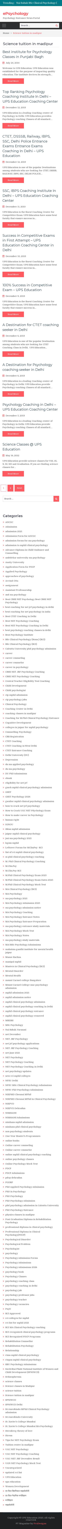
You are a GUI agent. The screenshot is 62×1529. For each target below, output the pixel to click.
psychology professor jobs (19, 1295)
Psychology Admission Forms (21, 1258)
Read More (13, 81)
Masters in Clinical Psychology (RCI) (25, 966)
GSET (8, 792)
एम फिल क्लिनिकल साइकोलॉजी (17, 1491)
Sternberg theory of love (18, 1431)
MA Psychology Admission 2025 (22, 903)
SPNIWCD (10, 1400)
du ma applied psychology (19, 764)
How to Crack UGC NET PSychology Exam (27, 810)
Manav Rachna (13, 957)
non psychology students (19, 1131)
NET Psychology (14, 1057)
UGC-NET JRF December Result (22, 1458)
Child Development (15, 685)
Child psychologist (15, 690)
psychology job (13, 1290)
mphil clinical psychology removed (24, 1016)
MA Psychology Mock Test (19, 931)
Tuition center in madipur (19, 1444)
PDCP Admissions (15, 1173)
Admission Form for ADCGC (20, 536)
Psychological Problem (17, 1244)
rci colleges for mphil (17, 1318)
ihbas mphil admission (17, 829)
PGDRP (9, 1182)
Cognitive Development (18, 722)
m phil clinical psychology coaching (24, 857)
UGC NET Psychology (17, 1449)
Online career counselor (18, 1150)
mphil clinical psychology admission (25, 1002)
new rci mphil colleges (17, 1076)
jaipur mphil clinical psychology (22, 833)
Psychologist (12, 1248)
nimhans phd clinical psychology (23, 1127)
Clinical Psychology (16, 704)
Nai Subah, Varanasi (15, 1029)
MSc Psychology (14, 1025)
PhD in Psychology (15, 1191)
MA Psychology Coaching (19, 912)
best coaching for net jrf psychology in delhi (29, 607)
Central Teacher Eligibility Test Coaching (27, 681)
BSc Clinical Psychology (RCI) (21, 644)
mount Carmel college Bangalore (23, 980)
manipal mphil (13, 961)
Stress (8, 1435)
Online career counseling (19, 1145)
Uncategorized (13, 1468)
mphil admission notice (18, 997)
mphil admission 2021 (17, 992)
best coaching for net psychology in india (27, 611)
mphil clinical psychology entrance (24, 1011)
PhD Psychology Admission (20, 1200)
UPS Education (13, 1477)
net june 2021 (12, 1053)
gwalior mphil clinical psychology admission (29, 801)
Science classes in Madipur (20, 1386)
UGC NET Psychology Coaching (22, 1454)
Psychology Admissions (18, 1262)
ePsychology (15, 13)
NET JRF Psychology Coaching (21, 1048)
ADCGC (9, 522)
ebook (8, 778)
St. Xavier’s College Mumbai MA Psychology (29, 1426)
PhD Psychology (14, 1196)
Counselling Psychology (18, 732)
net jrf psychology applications (22, 1043)
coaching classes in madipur (20, 713)
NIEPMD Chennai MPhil (18, 1094)
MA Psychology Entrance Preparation (25, 921)
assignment (11, 585)
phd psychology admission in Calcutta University (32, 1205)
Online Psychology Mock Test (21, 1164)
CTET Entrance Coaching (18, 750)
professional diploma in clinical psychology (29, 1227)
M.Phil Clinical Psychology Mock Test (25, 884)
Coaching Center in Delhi (19, 709)
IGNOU (9, 824)
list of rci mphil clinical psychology (24, 852)
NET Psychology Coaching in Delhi (24, 1066)
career (9, 653)
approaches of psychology (19, 576)
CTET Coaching (13, 741)
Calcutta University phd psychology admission (30, 648)
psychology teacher (16, 1299)
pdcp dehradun (13, 1177)
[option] (37, 3)
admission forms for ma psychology (25, 540)
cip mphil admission (16, 695)
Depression (11, 759)
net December (13, 1034)
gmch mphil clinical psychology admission (28, 787)
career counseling (15, 658)
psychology (11, 1253)
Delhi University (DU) (17, 755)
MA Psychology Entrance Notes (22, 917)
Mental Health (13, 975)
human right (12, 820)
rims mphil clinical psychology (22, 1355)
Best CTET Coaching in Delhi (20, 616)
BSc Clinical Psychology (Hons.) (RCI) (25, 639)
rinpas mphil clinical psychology (23, 1359)
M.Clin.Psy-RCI (13, 870)
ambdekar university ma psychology (25, 557)
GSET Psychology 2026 (17, 796)
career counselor (14, 662)
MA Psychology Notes (17, 935)
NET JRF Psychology (16, 1039)
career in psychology (16, 667)
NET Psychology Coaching (19, 1062)
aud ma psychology (15, 594)
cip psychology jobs (16, 699)
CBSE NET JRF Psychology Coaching (25, 672)
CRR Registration (14, 736)
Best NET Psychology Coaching (22, 621)
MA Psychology (13, 894)
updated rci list (13, 1472)
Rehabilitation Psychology (19, 1346)
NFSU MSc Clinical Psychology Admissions (28, 1085)
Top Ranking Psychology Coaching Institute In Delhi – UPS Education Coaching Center (30, 96)
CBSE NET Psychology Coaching (22, 676)
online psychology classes (19, 1159)
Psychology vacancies (17, 1304)
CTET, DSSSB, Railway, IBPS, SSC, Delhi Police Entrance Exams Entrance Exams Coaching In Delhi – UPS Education (26, 146)
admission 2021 (13, 531)
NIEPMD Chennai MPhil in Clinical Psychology (30, 1099)
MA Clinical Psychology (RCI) (21, 889)
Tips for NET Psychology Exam (22, 1440)
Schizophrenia (13, 1377)
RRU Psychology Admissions (20, 1364)
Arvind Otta (11, 581)
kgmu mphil (12, 843)
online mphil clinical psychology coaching (28, 1154)
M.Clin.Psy (11, 866)
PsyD (8, 1309)
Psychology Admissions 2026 (21, 1267)
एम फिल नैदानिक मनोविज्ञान (15, 1495)
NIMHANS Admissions (17, 1117)
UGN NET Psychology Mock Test (23, 1463)
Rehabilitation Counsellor (19, 1341)
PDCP (8, 1168)
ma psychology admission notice (23, 907)
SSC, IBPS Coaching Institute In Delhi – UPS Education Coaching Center (30, 195)
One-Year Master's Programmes (22, 1136)
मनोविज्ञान (9, 1500)
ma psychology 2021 (16, 898)
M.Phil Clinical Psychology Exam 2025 (26, 875)
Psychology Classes (16, 1276)
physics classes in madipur (20, 1214)
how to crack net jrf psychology (22, 806)
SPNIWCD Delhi (13, 1404)
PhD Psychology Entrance (19, 1210)
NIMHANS (10, 1113)
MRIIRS (9, 1020)
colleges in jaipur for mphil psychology (26, 727)
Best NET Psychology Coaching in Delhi (26, 625)
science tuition (13, 1390)
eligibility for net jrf (16, 783)
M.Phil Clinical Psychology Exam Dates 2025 (29, 880)
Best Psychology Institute (19, 635)
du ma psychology (15, 769)
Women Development (17, 1486)
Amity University (14, 562)
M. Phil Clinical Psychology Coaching (25, 861)
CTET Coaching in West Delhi (21, 746)
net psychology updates (18, 1071)
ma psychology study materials (22, 940)
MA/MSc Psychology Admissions (23, 944)
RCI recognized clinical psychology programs (30, 1332)
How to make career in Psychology (24, 815)
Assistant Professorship (18, 590)
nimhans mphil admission (19, 1122)
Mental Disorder (14, 971)
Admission (11, 526)
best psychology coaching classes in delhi (28, 630)
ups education (12, 1481)
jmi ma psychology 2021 (18, 838)
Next (19, 488)
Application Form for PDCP (20, 567)
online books (12, 1140)
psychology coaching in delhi (21, 1285)
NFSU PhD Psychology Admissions (24, 1090)
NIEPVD (9, 1103)
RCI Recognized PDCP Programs (23, 1336)
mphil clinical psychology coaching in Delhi (29, 1006)
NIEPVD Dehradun (15, 1108)
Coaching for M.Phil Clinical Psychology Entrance (32, 718)
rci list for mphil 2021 (17, 1322)
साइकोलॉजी (9, 1505)
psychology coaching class (19, 1281)
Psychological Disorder (18, 1239)
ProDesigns (40, 1523)
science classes (13, 1381)
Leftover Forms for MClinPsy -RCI (24, 847)
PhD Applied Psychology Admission (24, 1187)
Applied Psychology (16, 571)
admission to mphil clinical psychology (26, 545)
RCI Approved (12, 1313)
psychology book (14, 1272)
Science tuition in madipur (19, 1395)
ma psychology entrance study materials (27, 926)
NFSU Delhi (11, 1080)
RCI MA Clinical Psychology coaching (25, 1327)
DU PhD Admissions (16, 773)
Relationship (12, 1350)
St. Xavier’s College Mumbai (20, 1421)
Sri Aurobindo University (19, 1417)
